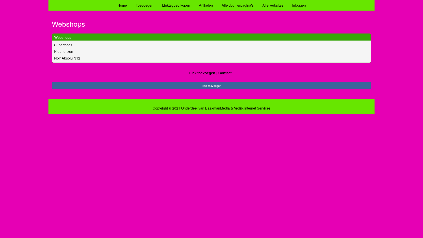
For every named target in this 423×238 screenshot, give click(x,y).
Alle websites (272, 5)
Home (122, 5)
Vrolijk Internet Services (252, 108)
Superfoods (63, 44)
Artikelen (206, 5)
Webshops (62, 37)
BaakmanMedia (217, 108)
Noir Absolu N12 (67, 58)
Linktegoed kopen (176, 5)
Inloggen (299, 5)
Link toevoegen (202, 72)
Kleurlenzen (63, 51)
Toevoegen (144, 5)
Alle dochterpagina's (238, 5)
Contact (225, 72)
